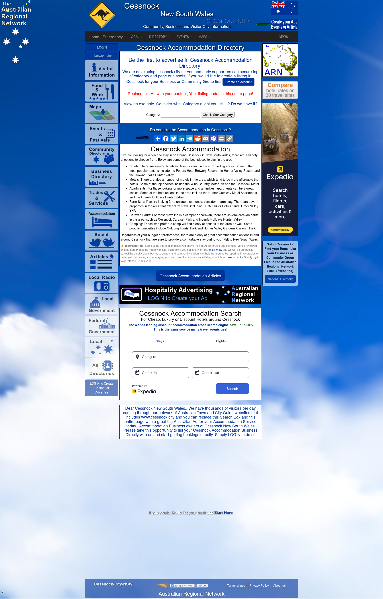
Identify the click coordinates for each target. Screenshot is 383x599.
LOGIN (234, 434)
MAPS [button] (203, 36)
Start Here (223, 512)
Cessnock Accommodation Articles (190, 275)
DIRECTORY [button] (158, 36)
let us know (215, 249)
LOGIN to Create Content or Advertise (101, 387)
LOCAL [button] (134, 36)
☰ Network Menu (101, 55)
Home (94, 36)
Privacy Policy (259, 585)
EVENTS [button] (183, 36)
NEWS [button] (284, 36)
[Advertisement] (190, 475)
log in (256, 257)
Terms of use (236, 585)
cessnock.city (235, 257)
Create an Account (238, 82)
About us (279, 585)
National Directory (280, 279)
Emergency (113, 36)
